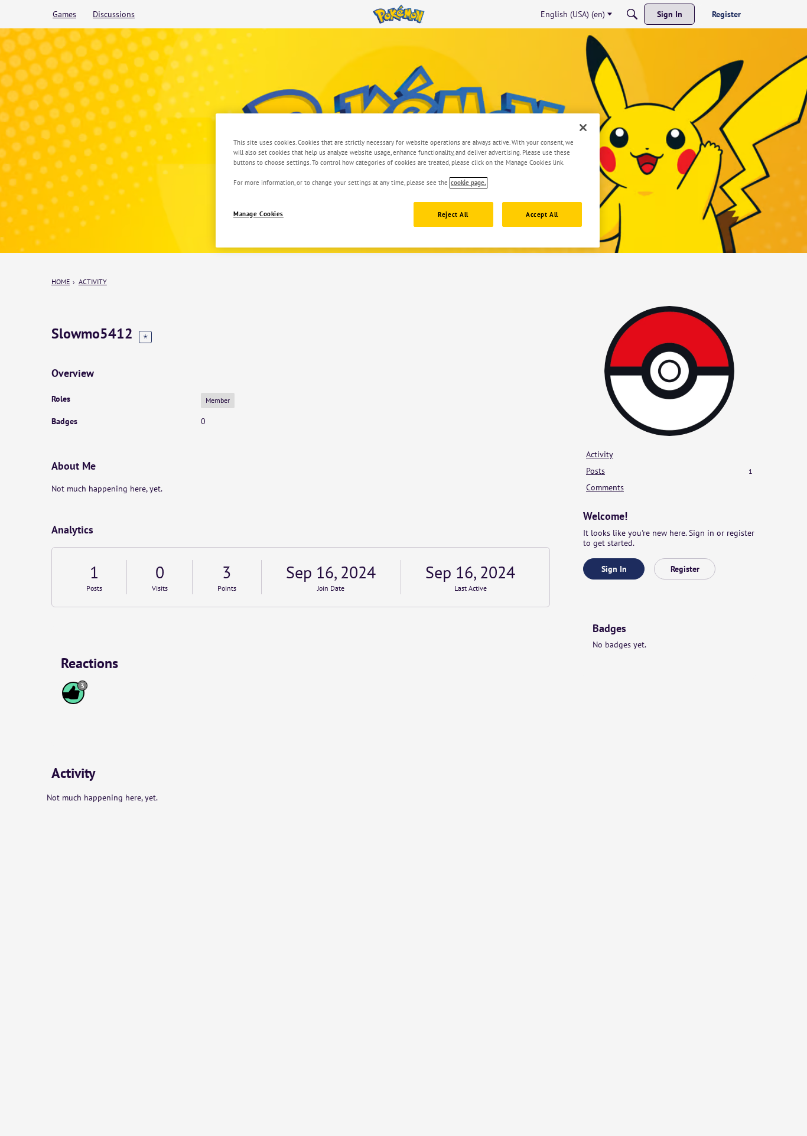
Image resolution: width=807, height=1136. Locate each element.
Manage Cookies (258, 214)
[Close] (583, 128)
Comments (605, 487)
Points (226, 588)
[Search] (632, 14)
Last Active (470, 588)
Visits (160, 588)
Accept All (542, 214)
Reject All (453, 214)
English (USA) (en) (573, 14)
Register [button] (685, 569)
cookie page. (468, 182)
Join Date (330, 588)
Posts (94, 588)
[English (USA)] (398, 14)
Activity (599, 454)
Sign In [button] (614, 569)
